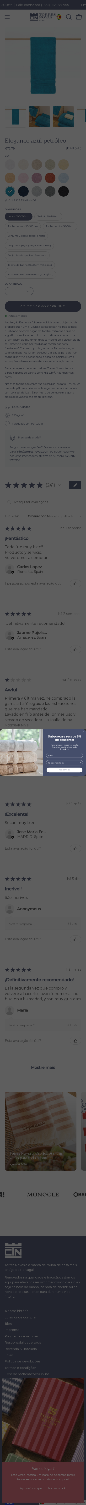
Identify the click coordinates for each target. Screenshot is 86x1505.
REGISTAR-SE (64, 770)
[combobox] (64, 762)
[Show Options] (81, 762)
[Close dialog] (83, 731)
